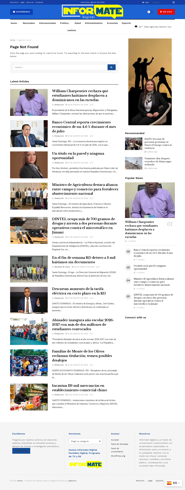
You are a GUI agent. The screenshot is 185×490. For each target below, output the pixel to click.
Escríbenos (22, 12)
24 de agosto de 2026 (77, 334)
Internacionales (47, 23)
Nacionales (29, 23)
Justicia (71, 30)
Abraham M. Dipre (62, 267)
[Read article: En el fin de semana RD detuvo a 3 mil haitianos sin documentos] (29, 269)
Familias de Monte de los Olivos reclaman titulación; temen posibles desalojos (82, 355)
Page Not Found (24, 40)
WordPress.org (118, 456)
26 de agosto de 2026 (77, 105)
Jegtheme (72, 481)
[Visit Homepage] (92, 12)
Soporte (30, 2)
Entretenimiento (94, 23)
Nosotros (14, 2)
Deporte (126, 23)
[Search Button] (173, 2)
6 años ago (151, 152)
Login (146, 2)
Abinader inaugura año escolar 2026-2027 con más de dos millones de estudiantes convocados (83, 324)
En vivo (167, 12)
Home (14, 23)
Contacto (39, 2)
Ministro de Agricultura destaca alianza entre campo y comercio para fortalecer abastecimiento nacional (85, 189)
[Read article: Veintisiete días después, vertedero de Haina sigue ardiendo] (133, 163)
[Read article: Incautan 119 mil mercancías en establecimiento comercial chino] (29, 397)
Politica (64, 23)
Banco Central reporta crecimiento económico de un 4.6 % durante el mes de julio (84, 126)
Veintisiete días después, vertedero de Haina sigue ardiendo (158, 161)
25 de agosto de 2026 (77, 136)
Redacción (59, 105)
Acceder (115, 440)
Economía (112, 23)
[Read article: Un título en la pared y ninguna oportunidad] (29, 164)
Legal (22, 2)
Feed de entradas (119, 444)
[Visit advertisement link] (150, 81)
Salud (78, 23)
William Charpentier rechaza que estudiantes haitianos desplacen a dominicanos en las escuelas (80, 95)
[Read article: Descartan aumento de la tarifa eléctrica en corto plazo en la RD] (29, 300)
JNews (20, 481)
